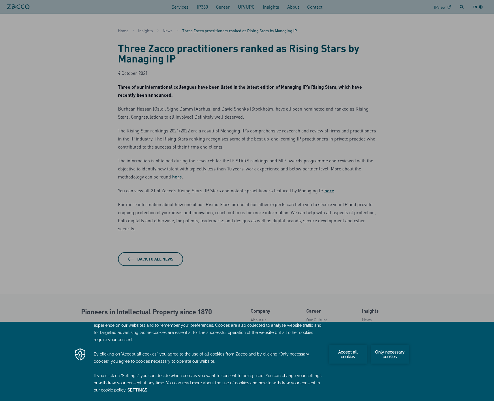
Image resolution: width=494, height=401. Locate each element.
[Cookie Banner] (247, 361)
